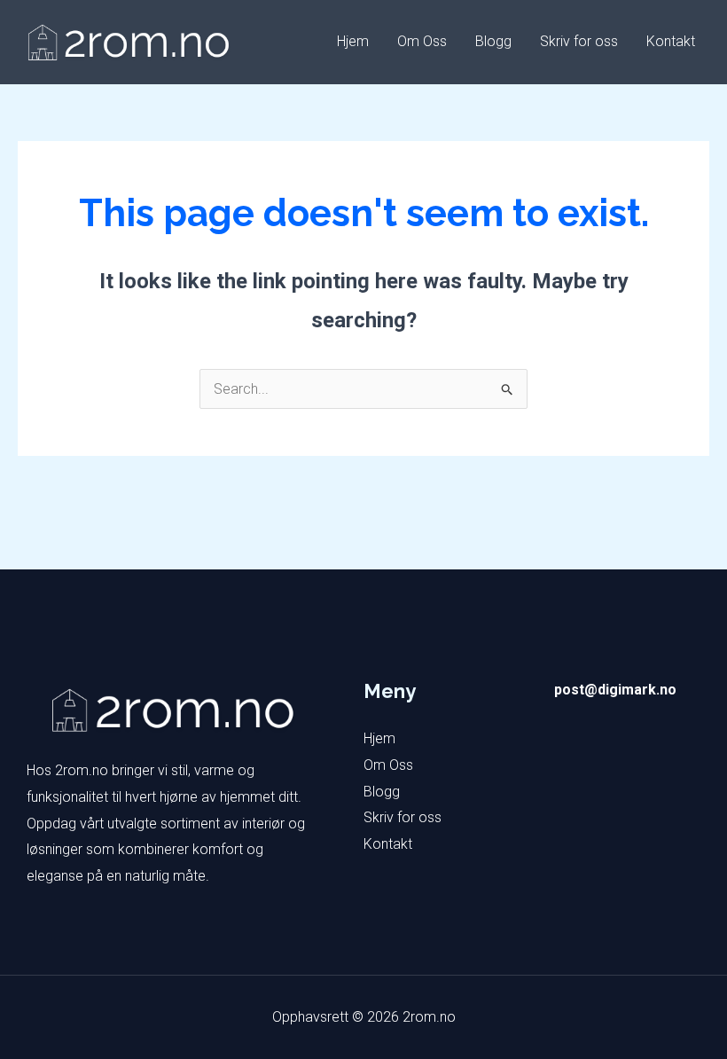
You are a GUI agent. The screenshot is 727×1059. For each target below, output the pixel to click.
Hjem (353, 41)
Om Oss (422, 41)
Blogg (493, 41)
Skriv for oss (579, 41)
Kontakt (670, 41)
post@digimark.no (615, 689)
